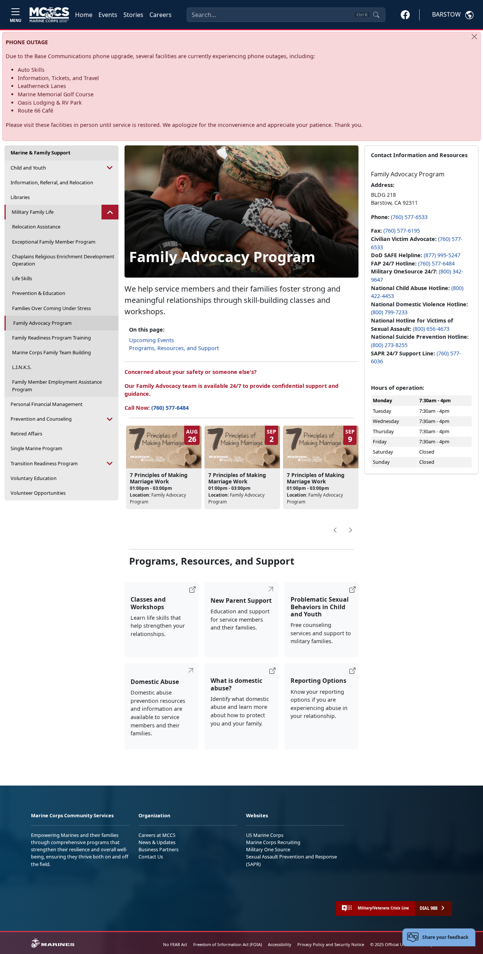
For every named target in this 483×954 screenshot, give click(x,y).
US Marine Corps (264, 835)
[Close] (474, 36)
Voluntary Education (34, 478)
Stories (133, 15)
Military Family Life (33, 211)
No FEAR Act (175, 944)
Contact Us (150, 856)
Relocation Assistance (36, 226)
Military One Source (268, 849)
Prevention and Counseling (41, 418)
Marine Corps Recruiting (273, 842)
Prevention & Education (38, 293)
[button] (405, 14)
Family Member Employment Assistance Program (57, 385)
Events (107, 15)
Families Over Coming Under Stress (51, 308)
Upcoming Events (151, 340)
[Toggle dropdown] (110, 168)
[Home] (49, 14)
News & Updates (156, 842)
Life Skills (22, 278)
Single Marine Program (36, 448)
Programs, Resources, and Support (174, 348)
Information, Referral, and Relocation (52, 182)
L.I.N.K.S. (21, 367)
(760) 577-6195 (401, 230)
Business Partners (158, 849)
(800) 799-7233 (389, 312)
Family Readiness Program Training (51, 337)
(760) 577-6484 (170, 407)
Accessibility (279, 944)
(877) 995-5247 (442, 255)
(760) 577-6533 (409, 217)
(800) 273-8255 (389, 345)
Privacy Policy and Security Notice (330, 944)
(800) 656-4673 (431, 328)
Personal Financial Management (47, 404)
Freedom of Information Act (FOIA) (227, 944)
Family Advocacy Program (42, 323)
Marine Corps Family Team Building (51, 352)
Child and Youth (28, 167)
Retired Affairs (26, 433)
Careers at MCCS (156, 835)
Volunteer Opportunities (38, 492)
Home (83, 15)
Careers (160, 15)
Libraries (20, 197)
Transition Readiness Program (44, 463)
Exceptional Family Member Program (53, 241)
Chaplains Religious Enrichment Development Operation (63, 260)
